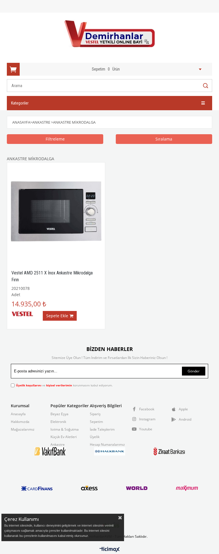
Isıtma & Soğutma (64, 429)
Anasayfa (18, 414)
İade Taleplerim (102, 429)
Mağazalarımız (23, 429)
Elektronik (58, 421)
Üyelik (95, 437)
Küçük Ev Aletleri (63, 437)
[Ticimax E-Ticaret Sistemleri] (110, 550)
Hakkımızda (20, 421)
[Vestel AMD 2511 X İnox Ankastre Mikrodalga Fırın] (56, 211)
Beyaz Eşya (59, 414)
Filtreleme (55, 139)
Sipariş (95, 414)
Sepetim (96, 421)
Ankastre (57, 444)
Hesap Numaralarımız (107, 444)
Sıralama (163, 139)
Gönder (194, 371)
